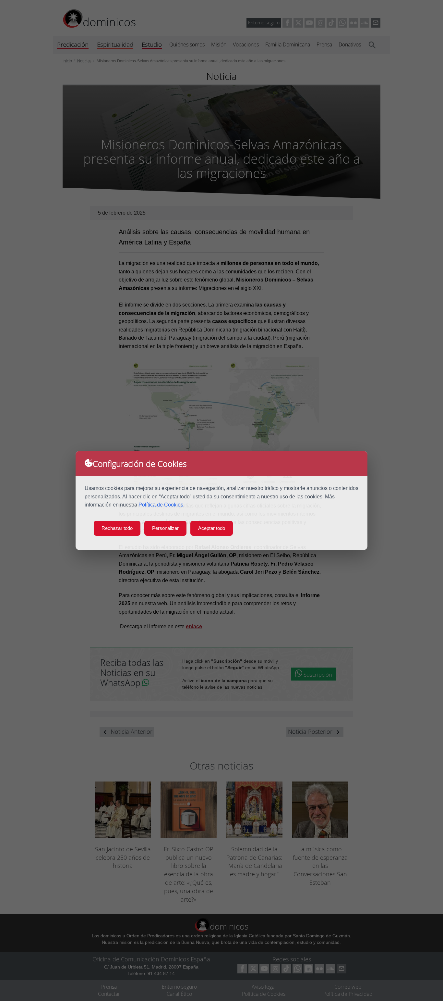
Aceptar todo (211, 528)
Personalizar (165, 528)
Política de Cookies (160, 504)
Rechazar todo (117, 528)
